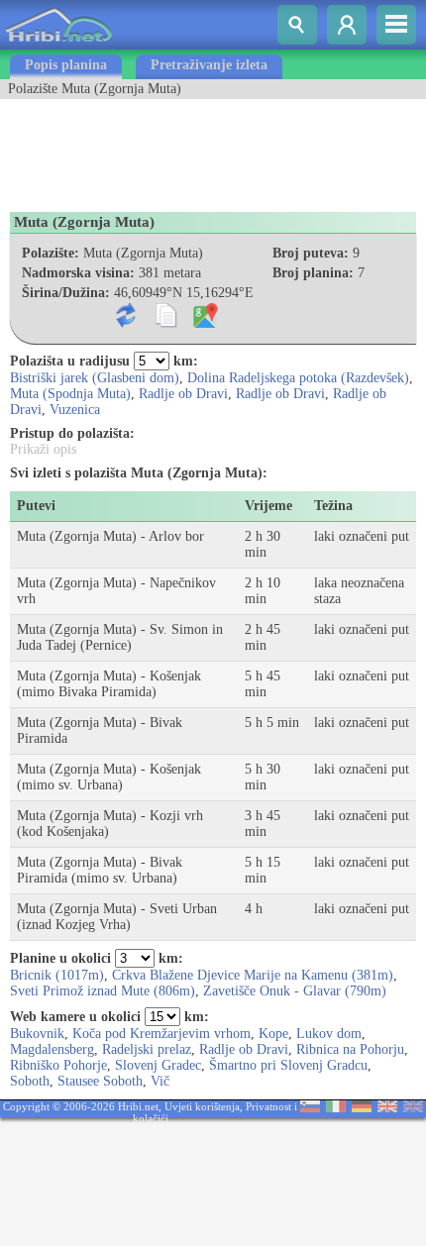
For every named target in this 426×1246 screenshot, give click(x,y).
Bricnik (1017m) (57, 975)
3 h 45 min (262, 823)
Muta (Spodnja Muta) (70, 393)
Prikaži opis (43, 449)
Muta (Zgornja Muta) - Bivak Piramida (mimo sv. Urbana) (99, 870)
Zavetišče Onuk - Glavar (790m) (294, 991)
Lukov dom (329, 1033)
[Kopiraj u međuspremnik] (170, 323)
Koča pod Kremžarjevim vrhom (161, 1033)
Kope (273, 1033)
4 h (254, 908)
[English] (387, 1107)
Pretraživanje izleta (209, 64)
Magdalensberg (52, 1049)
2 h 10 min (262, 590)
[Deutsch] (362, 1107)
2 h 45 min (262, 637)
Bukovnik (37, 1033)
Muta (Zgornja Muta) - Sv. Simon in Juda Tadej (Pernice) (120, 637)
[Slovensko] (310, 1107)
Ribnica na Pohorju (350, 1049)
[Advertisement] (158, 148)
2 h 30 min (262, 544)
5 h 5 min (272, 722)
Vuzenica (75, 409)
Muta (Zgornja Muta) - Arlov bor (110, 536)
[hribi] (58, 45)
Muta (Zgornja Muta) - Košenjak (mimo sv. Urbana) (109, 777)
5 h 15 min (262, 870)
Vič (160, 1081)
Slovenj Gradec (158, 1065)
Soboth (30, 1081)
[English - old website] (413, 1107)
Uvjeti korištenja (202, 1106)
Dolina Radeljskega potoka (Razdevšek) (298, 377)
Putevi (36, 505)
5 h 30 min (262, 777)
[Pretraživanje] (297, 25)
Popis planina (66, 64)
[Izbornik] (396, 25)
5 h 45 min (262, 684)
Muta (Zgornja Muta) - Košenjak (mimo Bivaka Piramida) (109, 684)
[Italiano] (336, 1107)
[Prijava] (347, 25)
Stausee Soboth (100, 1081)
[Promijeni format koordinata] (130, 323)
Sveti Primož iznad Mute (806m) (102, 991)
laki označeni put (361, 536)
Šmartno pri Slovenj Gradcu (288, 1065)
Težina (333, 505)
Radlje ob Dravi (183, 393)
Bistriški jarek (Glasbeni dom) (94, 377)
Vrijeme (268, 505)
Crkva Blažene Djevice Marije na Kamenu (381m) (252, 975)
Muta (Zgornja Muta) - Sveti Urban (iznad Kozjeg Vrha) (117, 916)
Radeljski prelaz (146, 1049)
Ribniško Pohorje (58, 1065)
